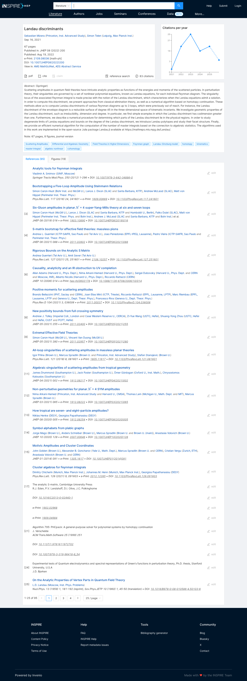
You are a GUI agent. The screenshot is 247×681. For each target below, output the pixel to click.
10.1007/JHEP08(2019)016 (111, 220)
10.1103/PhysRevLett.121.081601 (135, 359)
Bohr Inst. (61, 191)
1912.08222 (77, 401)
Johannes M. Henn (97, 472)
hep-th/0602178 (80, 280)
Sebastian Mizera (34, 35)
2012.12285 (98, 476)
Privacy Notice (39, 644)
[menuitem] (209, 6)
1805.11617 (98, 359)
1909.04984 (49, 517)
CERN (194, 272)
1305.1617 (77, 458)
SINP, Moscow (65, 173)
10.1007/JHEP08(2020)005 (111, 419)
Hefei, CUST (45, 320)
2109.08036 (41, 58)
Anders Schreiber (71, 433)
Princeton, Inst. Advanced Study (65, 35)
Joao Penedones (114, 233)
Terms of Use (39, 650)
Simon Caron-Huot (43, 191)
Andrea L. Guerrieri (44, 233)
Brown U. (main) (143, 433)
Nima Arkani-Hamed (91, 272)
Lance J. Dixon (94, 191)
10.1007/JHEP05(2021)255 (111, 324)
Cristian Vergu (173, 450)
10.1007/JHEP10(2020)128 (111, 436)
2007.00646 (77, 436)
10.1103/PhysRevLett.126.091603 (135, 476)
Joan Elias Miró (93, 294)
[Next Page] (78, 598)
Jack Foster (84, 372)
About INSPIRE (40, 632)
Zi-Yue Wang (134, 316)
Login (238, 5)
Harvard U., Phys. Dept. (63, 272)
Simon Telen (94, 35)
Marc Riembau (181, 294)
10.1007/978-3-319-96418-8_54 (59, 554)
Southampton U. (65, 372)
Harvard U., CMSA (113, 394)
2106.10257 (99, 259)
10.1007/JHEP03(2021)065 (111, 401)
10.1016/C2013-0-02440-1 (56, 497)
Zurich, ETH (190, 450)
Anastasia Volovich (166, 433)
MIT (180, 394)
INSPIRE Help (89, 638)
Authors (79, 14)
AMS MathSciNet (44, 66)
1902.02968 (49, 507)
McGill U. (78, 191)
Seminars (120, 14)
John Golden (40, 450)
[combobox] (123, 5)
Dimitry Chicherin (43, 472)
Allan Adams (40, 272)
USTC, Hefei (151, 316)
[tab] (35, 159)
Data (170, 14)
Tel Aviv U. (95, 233)
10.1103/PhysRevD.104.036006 (130, 302)
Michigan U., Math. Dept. (157, 394)
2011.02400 (77, 324)
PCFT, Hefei (65, 320)
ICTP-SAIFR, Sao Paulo (69, 233)
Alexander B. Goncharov (76, 450)
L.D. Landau (40, 584)
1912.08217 (77, 380)
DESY (53, 415)
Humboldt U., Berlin (141, 212)
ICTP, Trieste (111, 294)
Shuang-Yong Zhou (171, 316)
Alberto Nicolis (64, 276)
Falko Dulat (162, 212)
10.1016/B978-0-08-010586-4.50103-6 (176, 588)
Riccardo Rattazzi (115, 276)
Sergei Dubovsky (145, 272)
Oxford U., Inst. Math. (147, 372)
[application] (193, 55)
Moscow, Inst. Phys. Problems (66, 584)
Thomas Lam (133, 394)
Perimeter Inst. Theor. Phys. (58, 195)
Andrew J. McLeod (105, 216)
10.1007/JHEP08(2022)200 (47, 62)
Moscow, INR (45, 276)
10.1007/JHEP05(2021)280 (111, 341)
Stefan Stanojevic (147, 355)
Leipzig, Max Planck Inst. (118, 35)
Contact (204, 650)
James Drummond (43, 372)
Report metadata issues (95, 644)
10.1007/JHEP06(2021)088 (111, 241)
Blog (202, 632)
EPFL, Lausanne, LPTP (157, 294)
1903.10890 (77, 220)
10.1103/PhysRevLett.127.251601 (137, 259)
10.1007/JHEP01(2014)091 (109, 458)
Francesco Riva (105, 298)
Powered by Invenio (28, 675)
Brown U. (51, 355)
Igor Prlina (38, 355)
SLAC (108, 191)
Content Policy (39, 638)
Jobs (99, 14)
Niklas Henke (40, 415)
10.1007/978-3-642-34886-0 (114, 177)
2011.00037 (94, 302)
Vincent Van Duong (80, 337)
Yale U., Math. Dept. (104, 450)
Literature (55, 14)
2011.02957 (77, 341)
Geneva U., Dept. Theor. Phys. (75, 298)
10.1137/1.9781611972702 (56, 544)
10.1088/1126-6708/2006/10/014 (120, 280)
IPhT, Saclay (61, 294)
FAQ (83, 632)
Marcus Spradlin (68, 355)
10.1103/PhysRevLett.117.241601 (137, 198)
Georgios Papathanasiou (73, 415)
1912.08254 (77, 419)
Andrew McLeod (153, 191)
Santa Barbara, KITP (130, 191)
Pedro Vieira (160, 233)
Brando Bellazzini (43, 294)
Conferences (147, 14)
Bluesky (204, 638)
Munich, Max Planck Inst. (69, 472)
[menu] (215, 6)
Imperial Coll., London (66, 316)
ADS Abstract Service (68, 66)
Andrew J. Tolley (42, 316)
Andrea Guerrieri (42, 255)
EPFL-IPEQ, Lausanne (138, 233)
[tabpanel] (123, 384)
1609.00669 (99, 198)
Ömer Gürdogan (123, 372)
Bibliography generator (154, 632)
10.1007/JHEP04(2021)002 (111, 380)
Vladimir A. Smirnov (44, 173)
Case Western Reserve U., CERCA (105, 316)
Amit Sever (74, 255)
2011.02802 (77, 241)
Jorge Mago (40, 433)
